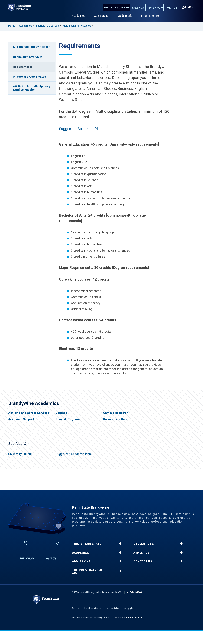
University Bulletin (115, 419)
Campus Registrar (115, 412)
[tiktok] (57, 543)
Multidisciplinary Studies (77, 25)
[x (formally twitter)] (25, 543)
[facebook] (17, 543)
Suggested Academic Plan (80, 129)
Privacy (75, 608)
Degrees (61, 412)
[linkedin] (49, 543)
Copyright (128, 608)
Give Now (138, 7)
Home (11, 25)
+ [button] (120, 543)
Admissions (101, 15)
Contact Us (142, 561)
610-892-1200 (134, 592)
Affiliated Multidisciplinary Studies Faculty (31, 88)
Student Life (124, 15)
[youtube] (41, 543)
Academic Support (21, 419)
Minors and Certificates (29, 76)
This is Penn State (86, 543)
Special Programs (68, 419)
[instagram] (33, 543)
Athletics (141, 552)
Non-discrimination (93, 608)
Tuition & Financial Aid (87, 572)
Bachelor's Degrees (47, 25)
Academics (78, 15)
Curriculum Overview (27, 57)
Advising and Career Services (28, 412)
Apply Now (155, 7)
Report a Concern (116, 7)
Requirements (22, 66)
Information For (150, 15)
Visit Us (171, 7)
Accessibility (113, 608)
